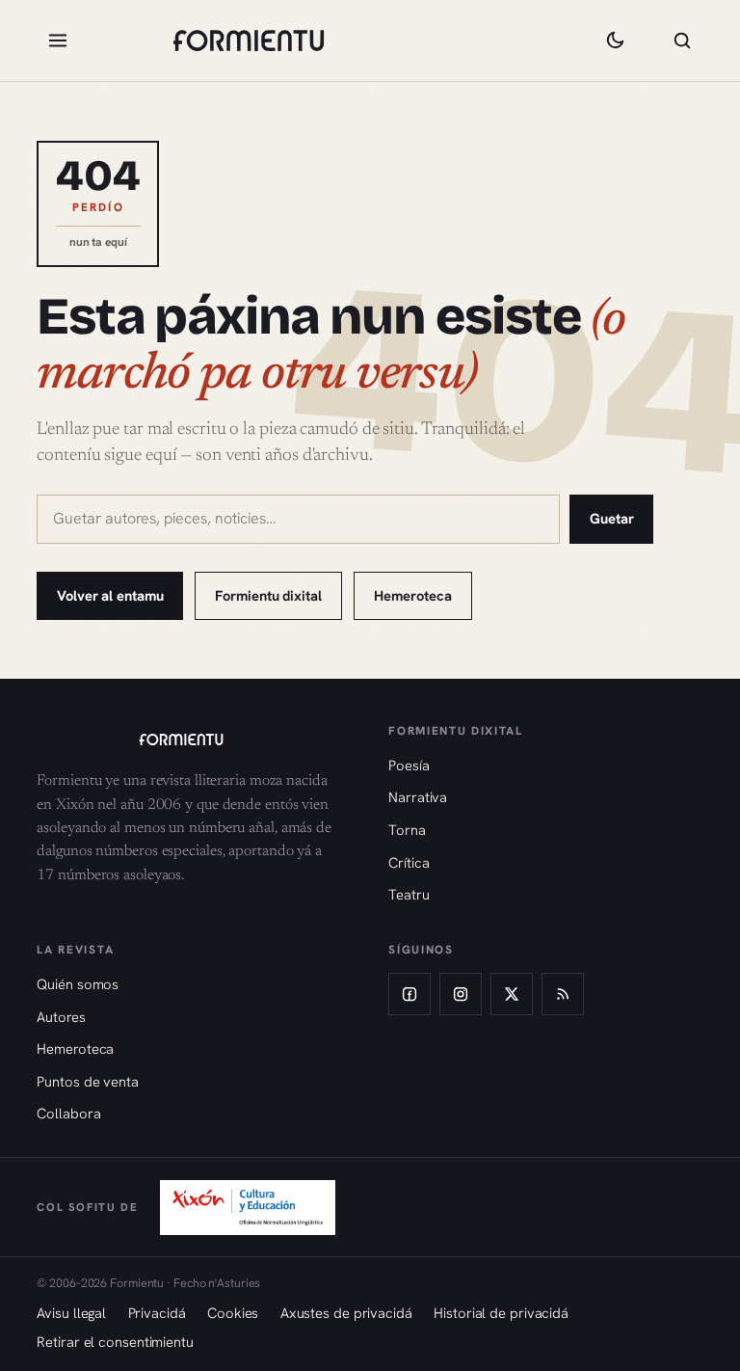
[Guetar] (682, 40)
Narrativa (417, 797)
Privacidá (157, 1313)
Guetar (612, 518)
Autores (61, 1017)
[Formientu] (194, 739)
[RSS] (563, 994)
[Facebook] (409, 994)
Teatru (408, 894)
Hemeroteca (412, 595)
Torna (407, 829)
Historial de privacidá (501, 1313)
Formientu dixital (268, 595)
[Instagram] (460, 994)
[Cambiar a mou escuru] (615, 40)
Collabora (68, 1113)
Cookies (232, 1313)
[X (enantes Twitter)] (511, 994)
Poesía (408, 765)
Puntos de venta (88, 1081)
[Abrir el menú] (58, 40)
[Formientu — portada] (248, 40)
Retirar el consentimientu (115, 1341)
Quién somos (78, 984)
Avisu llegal (71, 1313)
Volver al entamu (110, 595)
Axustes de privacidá (346, 1313)
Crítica (408, 862)
